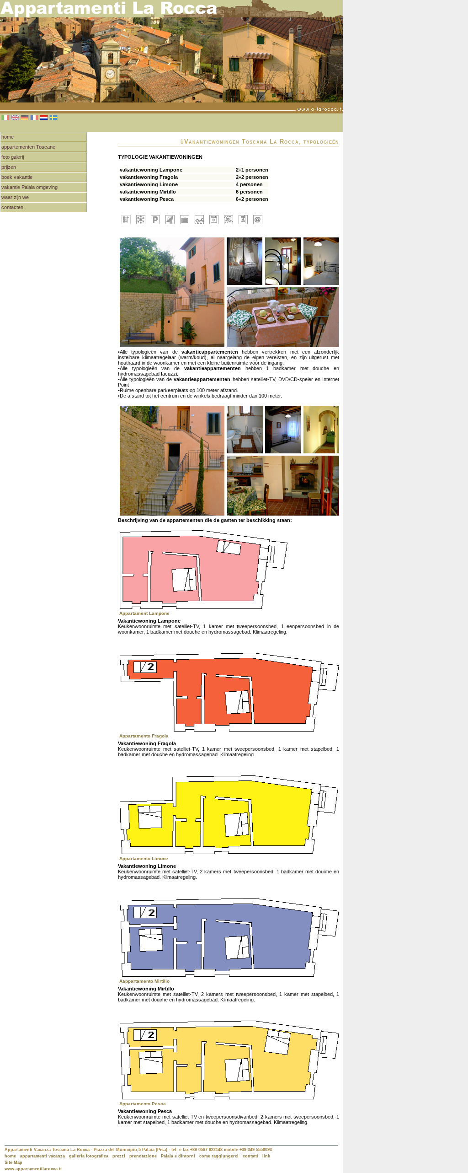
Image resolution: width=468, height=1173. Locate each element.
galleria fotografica (88, 1156)
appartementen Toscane (28, 147)
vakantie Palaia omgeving (29, 187)
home (7, 137)
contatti (250, 1156)
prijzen (8, 167)
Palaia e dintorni (178, 1156)
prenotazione (143, 1156)
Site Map (13, 1162)
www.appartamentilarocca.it (33, 1169)
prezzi (118, 1156)
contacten (12, 207)
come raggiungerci (219, 1156)
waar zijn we (15, 197)
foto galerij (12, 157)
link (266, 1156)
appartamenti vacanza (42, 1156)
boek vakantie (16, 177)
